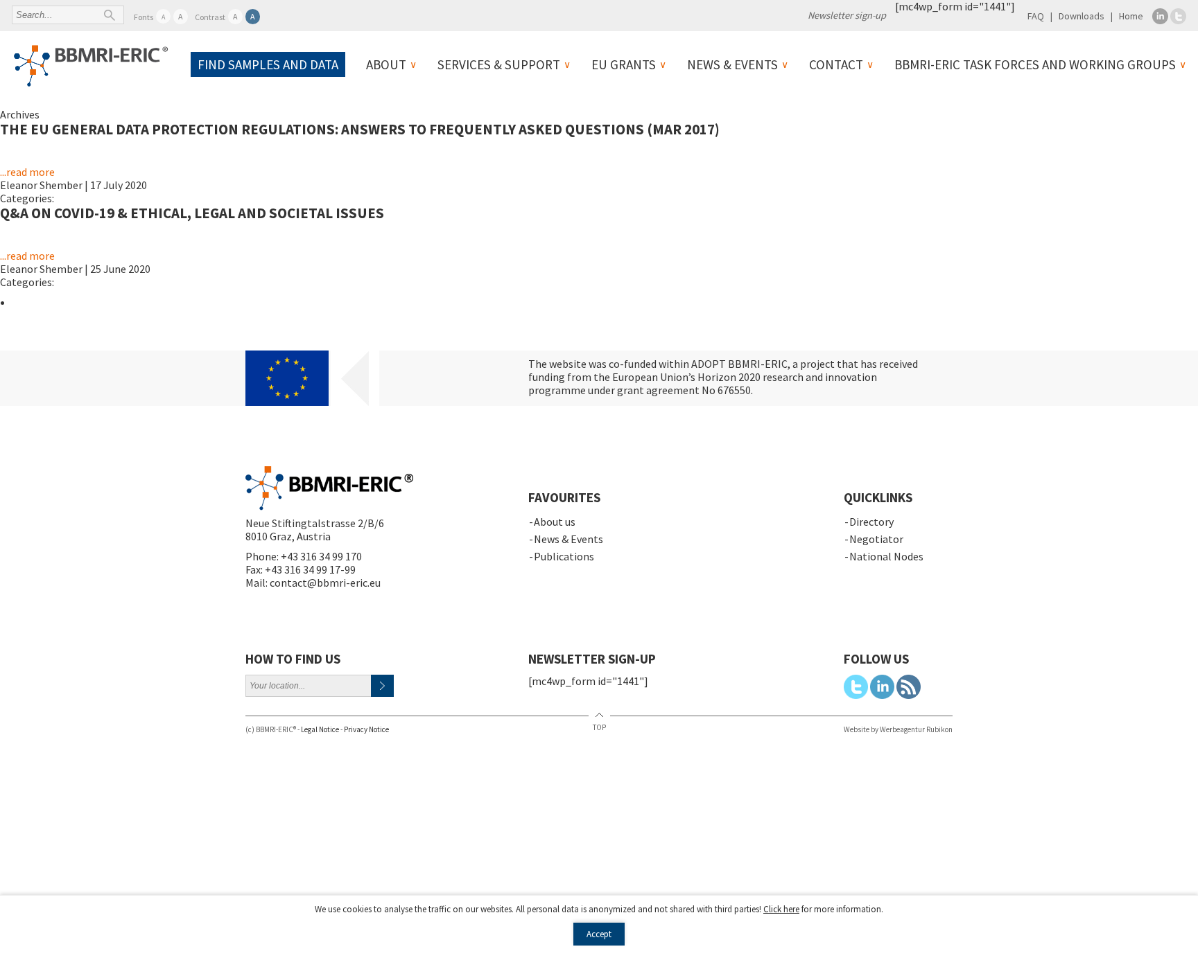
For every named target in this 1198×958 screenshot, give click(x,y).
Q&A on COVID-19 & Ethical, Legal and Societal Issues (192, 213)
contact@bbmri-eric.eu (325, 582)
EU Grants (623, 64)
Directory (871, 522)
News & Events (732, 64)
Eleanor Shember (41, 185)
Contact (836, 64)
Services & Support (498, 64)
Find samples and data (268, 64)
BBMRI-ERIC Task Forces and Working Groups (1035, 64)
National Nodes (886, 556)
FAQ (1035, 16)
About (386, 64)
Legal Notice (320, 729)
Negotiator (876, 539)
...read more (27, 172)
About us (554, 522)
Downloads (1081, 16)
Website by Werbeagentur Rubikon (898, 729)
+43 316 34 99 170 (321, 556)
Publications (564, 556)
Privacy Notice (366, 729)
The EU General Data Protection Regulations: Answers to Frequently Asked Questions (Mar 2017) (360, 129)
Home (1131, 16)
